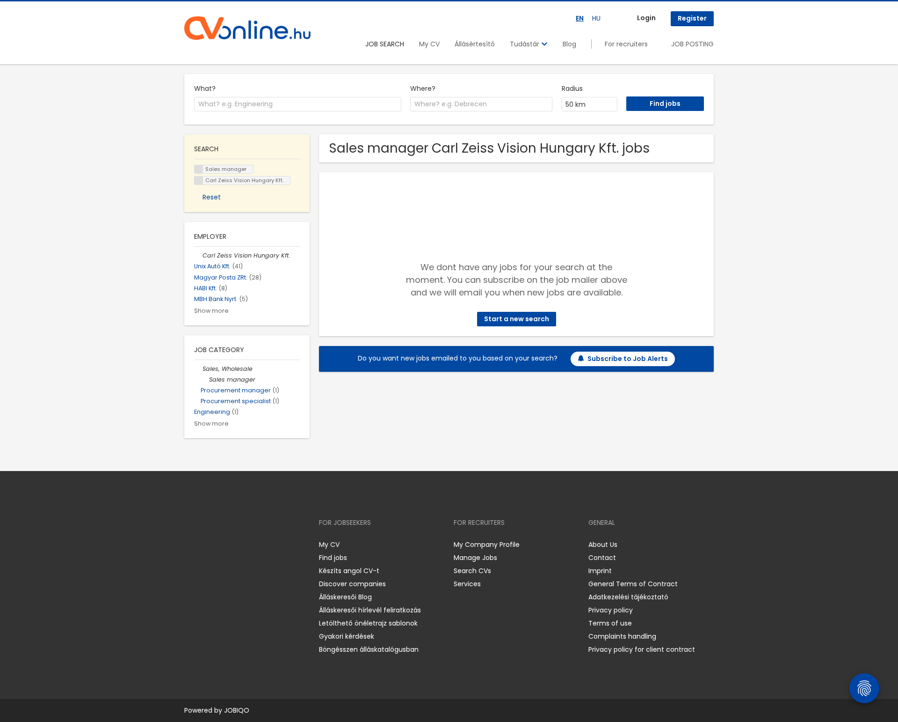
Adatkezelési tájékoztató (628, 597)
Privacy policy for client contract (641, 649)
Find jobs (333, 557)
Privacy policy (610, 610)
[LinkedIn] (222, 545)
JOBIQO (236, 710)
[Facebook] (191, 545)
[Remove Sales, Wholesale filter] (198, 369)
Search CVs (472, 570)
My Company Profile (487, 544)
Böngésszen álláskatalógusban (369, 649)
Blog (569, 44)
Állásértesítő (475, 44)
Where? (422, 88)
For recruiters (626, 44)
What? (205, 88)
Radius (572, 88)
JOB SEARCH (384, 44)
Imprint (600, 570)
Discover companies (352, 584)
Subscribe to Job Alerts (627, 358)
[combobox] (297, 104)
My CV (429, 44)
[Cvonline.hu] (247, 28)
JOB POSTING (692, 44)
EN (580, 18)
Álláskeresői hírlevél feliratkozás (370, 610)
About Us (602, 544)
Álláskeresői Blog (345, 597)
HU (596, 18)
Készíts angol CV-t (349, 570)
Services (467, 584)
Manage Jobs (475, 557)
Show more (211, 311)
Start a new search (516, 319)
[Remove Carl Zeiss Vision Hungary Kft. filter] (198, 255)
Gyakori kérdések (346, 636)
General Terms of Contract (633, 584)
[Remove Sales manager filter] (205, 379)
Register (692, 18)
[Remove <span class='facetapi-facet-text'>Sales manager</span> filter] (199, 169)
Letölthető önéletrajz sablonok (368, 623)
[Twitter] (236, 545)
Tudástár (525, 44)
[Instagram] (206, 545)
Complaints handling (622, 636)
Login (646, 17)
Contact (602, 557)
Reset (212, 197)
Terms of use (610, 623)
